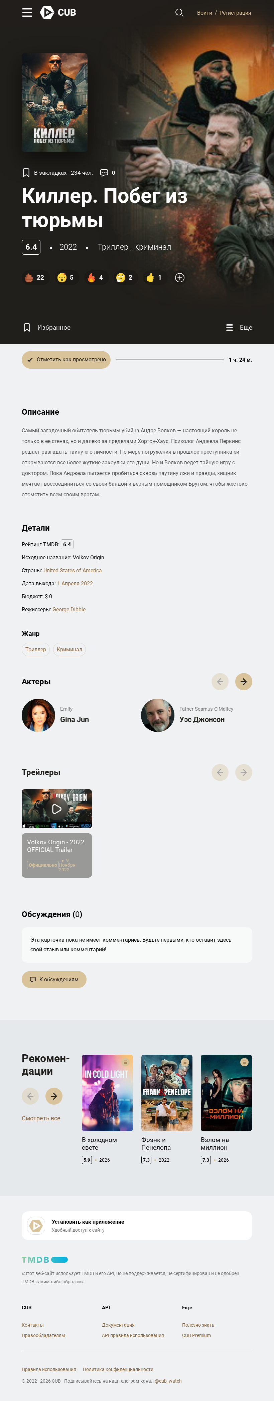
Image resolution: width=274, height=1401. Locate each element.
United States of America (72, 570)
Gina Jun (74, 719)
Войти (204, 12)
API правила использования (133, 1335)
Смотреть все (41, 1118)
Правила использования (49, 1369)
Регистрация (235, 12)
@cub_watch (168, 1381)
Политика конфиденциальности (118, 1369)
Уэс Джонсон (202, 719)
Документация (118, 1325)
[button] (243, 681)
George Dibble (69, 609)
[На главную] (58, 12)
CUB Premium (196, 1335)
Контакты (33, 1325)
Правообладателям (43, 1335)
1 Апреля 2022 (75, 583)
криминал (152, 247)
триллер (113, 247)
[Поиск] (179, 12)
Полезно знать (198, 1325)
